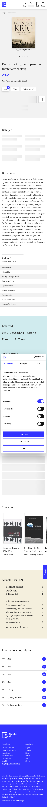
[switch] (40, 409)
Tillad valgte (23, 441)
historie (31, 332)
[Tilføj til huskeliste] (41, 99)
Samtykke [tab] (8, 364)
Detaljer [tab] (23, 364)
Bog (5, 89)
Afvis (23, 448)
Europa (6, 339)
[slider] (23, 35)
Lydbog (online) (28, 89)
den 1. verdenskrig (13, 332)
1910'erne (19, 339)
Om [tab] (38, 364)
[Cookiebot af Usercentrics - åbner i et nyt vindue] (33, 357)
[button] (23, 659)
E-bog (15, 89)
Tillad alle (23, 434)
